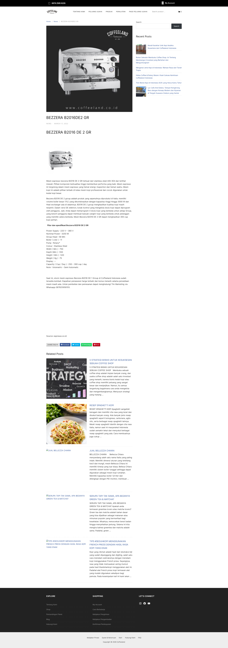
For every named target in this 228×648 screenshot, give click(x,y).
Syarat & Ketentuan (109, 638)
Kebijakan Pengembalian (102, 619)
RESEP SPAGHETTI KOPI (102, 405)
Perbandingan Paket (54, 614)
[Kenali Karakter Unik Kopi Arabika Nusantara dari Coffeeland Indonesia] (141, 49)
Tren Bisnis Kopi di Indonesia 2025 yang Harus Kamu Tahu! (158, 83)
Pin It (97, 345)
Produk (109, 11)
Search (138, 22)
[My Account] (163, 3)
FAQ (139, 638)
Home (48, 21)
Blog (48, 619)
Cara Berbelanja (99, 609)
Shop (48, 609)
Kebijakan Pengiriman (101, 614)
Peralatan (121, 11)
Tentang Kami (79, 11)
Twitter (76, 345)
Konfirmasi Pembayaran (102, 624)
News (56, 21)
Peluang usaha (95, 11)
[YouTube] (148, 603)
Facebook (65, 345)
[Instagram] (140, 603)
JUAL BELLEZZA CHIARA (102, 450)
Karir (120, 638)
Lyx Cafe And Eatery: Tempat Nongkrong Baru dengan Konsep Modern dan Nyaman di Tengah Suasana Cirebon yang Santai (164, 90)
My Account (170, 3)
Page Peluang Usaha (138, 11)
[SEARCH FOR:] (163, 11)
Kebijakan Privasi (93, 638)
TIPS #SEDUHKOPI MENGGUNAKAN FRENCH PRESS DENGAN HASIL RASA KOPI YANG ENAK (109, 544)
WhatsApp (87, 345)
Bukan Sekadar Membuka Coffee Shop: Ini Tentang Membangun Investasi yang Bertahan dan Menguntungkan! (156, 60)
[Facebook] (144, 603)
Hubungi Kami (51, 624)
